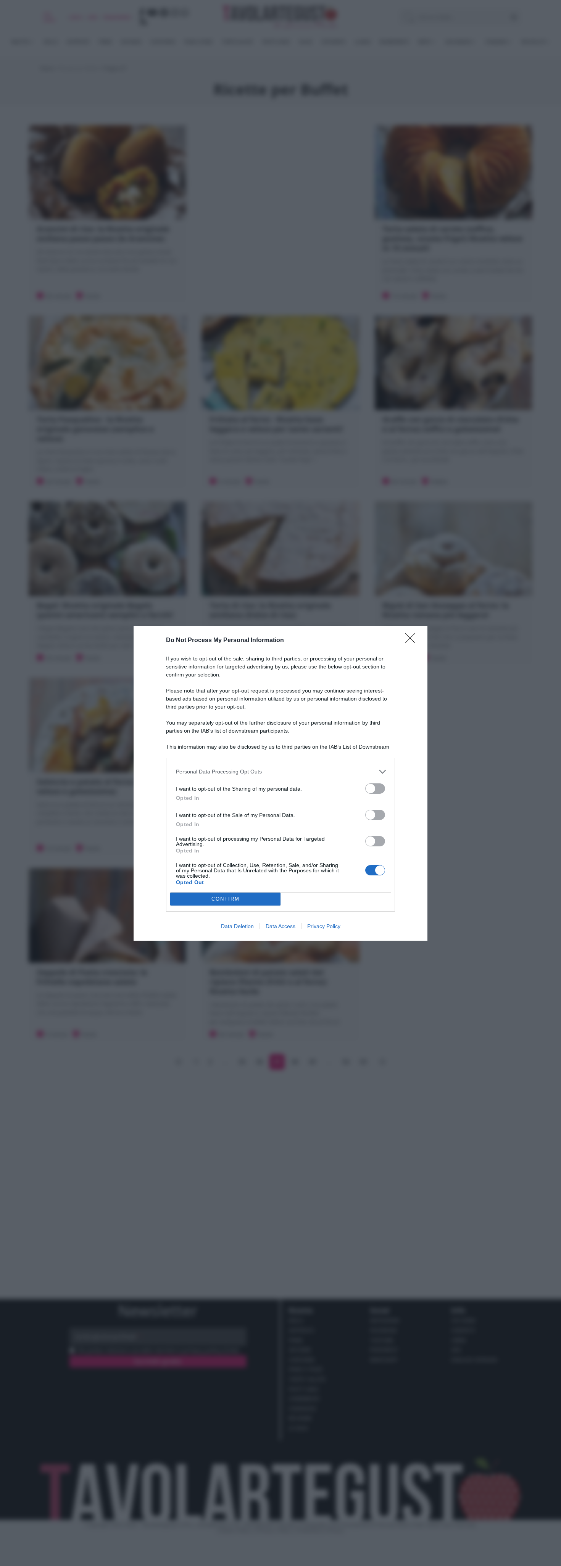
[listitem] (280, 772)
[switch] (375, 788)
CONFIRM (225, 899)
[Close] (412, 640)
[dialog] (280, 783)
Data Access (280, 926)
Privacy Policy (323, 926)
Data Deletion (237, 926)
